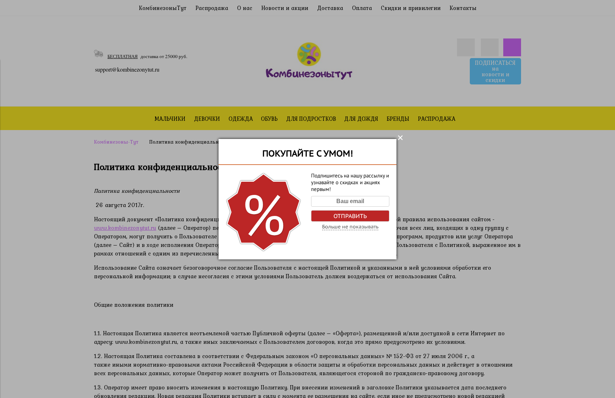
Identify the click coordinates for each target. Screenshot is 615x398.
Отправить (350, 215)
